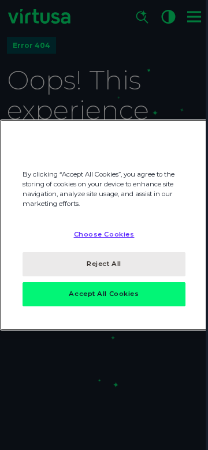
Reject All (104, 264)
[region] (104, 225)
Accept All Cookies (104, 294)
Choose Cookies (104, 234)
